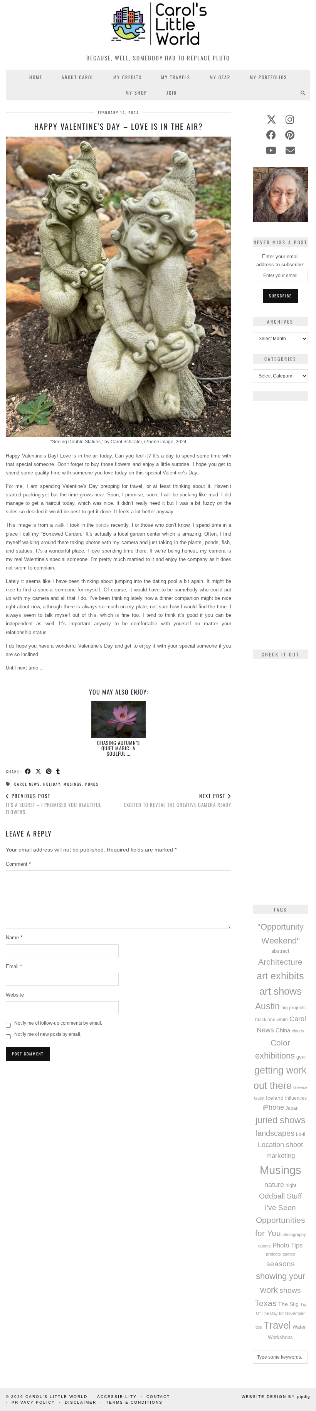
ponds (102, 525)
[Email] (290, 150)
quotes (288, 1254)
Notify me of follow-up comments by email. (58, 1023)
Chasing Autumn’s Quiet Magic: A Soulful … (118, 748)
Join (171, 92)
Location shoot (280, 1145)
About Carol (78, 77)
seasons (280, 1264)
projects (273, 1254)
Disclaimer (80, 1402)
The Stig (288, 1304)
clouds (298, 1031)
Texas (266, 1303)
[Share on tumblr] (58, 771)
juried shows (280, 1120)
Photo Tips (287, 1245)
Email (14, 966)
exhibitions (275, 1055)
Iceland (275, 1098)
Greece (300, 1087)
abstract (280, 951)
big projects (293, 1007)
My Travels (175, 77)
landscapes (275, 1133)
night (291, 1185)
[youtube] (271, 150)
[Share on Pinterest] (49, 771)
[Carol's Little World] (158, 25)
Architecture (280, 961)
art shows (280, 991)
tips (258, 1327)
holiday (52, 784)
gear (301, 1057)
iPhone (273, 1107)
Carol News (27, 784)
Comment (18, 864)
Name (14, 937)
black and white (271, 1019)
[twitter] (271, 119)
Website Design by (276, 1396)
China (283, 1030)
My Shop (136, 92)
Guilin (259, 1098)
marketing (280, 1155)
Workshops (280, 1337)
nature (274, 1185)
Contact (158, 1396)
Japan (292, 1107)
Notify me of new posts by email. (47, 1034)
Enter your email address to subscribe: (280, 260)
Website (15, 995)
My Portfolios (268, 77)
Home (35, 77)
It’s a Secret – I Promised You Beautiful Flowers (53, 804)
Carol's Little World (56, 1396)
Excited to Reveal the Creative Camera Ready (177, 800)
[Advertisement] (118, 1120)
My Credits (127, 77)
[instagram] (290, 119)
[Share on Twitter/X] (39, 771)
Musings (73, 784)
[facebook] (271, 135)
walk (60, 525)
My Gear (220, 77)
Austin (267, 1006)
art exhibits (280, 975)
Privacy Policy (33, 1402)
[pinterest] (289, 135)
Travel (277, 1325)
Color (280, 1042)
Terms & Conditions (134, 1402)
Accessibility (117, 1396)
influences (296, 1098)
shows (290, 1290)
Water (299, 1327)
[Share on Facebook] (28, 771)
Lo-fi (300, 1134)
